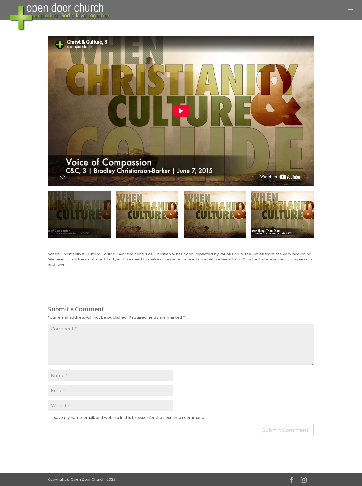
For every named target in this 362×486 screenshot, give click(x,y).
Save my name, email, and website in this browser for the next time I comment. (129, 417)
